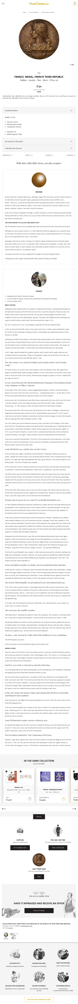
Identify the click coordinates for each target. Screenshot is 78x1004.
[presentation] (6, 65)
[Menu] (17, 933)
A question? (70, 155)
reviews (10, 928)
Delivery (28, 155)
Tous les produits (34, 12)
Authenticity (6, 155)
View (39, 877)
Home (24, 12)
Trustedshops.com (26, 926)
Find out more (39, 911)
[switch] (14, 938)
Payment (48, 155)
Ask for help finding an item (39, 999)
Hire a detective (58, 848)
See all (39, 817)
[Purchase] (64, 799)
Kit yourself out (20, 848)
